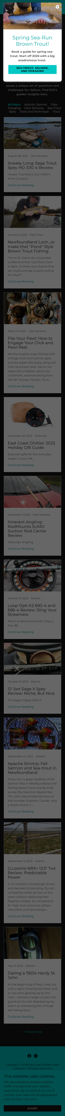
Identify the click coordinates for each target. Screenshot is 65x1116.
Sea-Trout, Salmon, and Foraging (32, 69)
